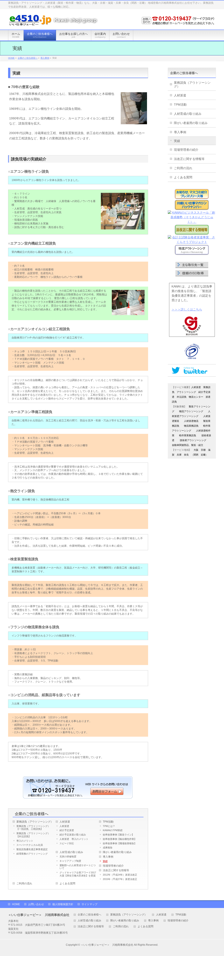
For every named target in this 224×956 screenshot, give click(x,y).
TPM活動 (108, 821)
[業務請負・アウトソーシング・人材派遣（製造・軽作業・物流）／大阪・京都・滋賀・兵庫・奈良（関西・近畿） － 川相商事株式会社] (54, 21)
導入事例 (108, 856)
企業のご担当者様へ (31, 814)
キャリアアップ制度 (70, 861)
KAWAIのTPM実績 (112, 830)
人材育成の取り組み (71, 852)
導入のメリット (24, 840)
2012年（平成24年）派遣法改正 (120, 874)
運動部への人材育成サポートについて (78, 867)
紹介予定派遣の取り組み (73, 834)
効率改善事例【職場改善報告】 (119, 843)
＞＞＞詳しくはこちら (187, 309)
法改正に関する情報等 (116, 870)
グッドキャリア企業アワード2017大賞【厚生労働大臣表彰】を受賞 (78, 874)
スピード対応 (67, 843)
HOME (16, 904)
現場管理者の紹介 (113, 865)
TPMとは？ (109, 826)
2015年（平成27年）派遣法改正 (120, 879)
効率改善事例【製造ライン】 (118, 834)
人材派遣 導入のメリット (74, 839)
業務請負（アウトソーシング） (34, 821)
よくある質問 (67, 883)
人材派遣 (65, 821)
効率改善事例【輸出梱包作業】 (119, 839)
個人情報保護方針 (62, 904)
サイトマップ (89, 904)
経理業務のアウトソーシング (32, 853)
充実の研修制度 (68, 856)
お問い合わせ (36, 904)
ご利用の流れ (24, 883)
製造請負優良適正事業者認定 (32, 849)
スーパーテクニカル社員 (29, 845)
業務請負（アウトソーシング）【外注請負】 (33, 835)
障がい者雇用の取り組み (117, 852)
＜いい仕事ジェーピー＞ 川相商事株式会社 (107, 944)
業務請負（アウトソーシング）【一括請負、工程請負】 (33, 827)
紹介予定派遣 (67, 830)
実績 (105, 861)
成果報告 (107, 847)
